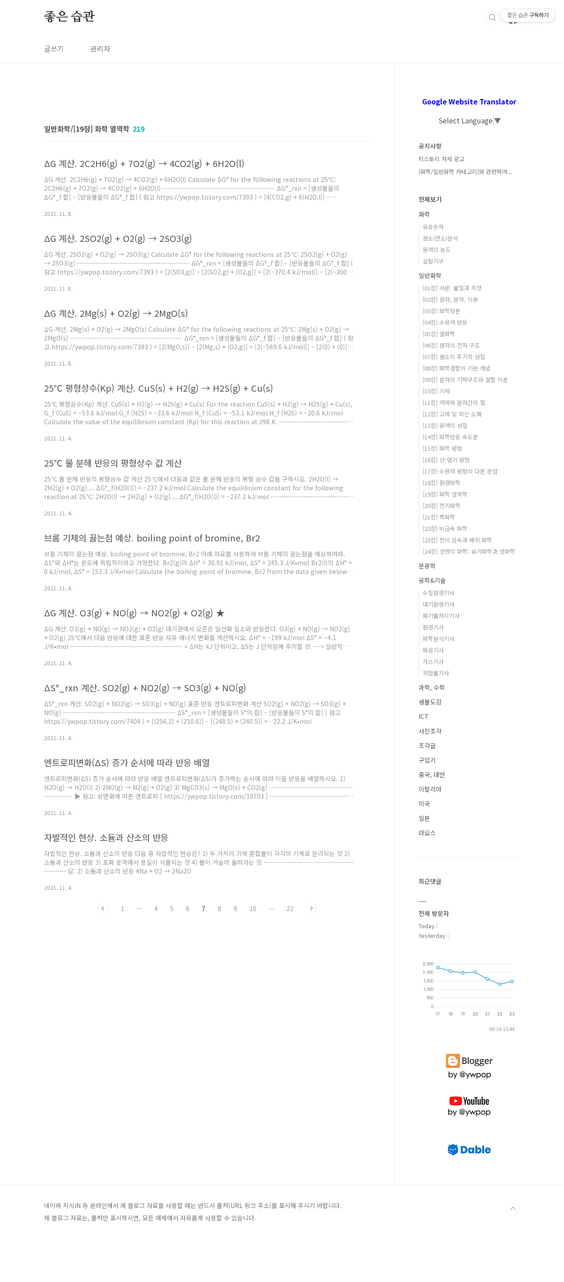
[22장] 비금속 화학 (445, 528)
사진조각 (430, 730)
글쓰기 (54, 48)
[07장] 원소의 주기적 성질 (454, 356)
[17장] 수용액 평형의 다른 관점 (460, 471)
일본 (424, 818)
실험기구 (433, 261)
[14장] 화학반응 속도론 (450, 437)
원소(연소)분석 (440, 238)
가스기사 (433, 661)
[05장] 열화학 (439, 334)
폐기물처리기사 (441, 615)
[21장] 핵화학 (439, 517)
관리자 (100, 48)
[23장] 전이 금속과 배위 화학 (457, 540)
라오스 (427, 832)
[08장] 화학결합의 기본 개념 (456, 368)
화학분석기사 (438, 638)
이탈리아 (430, 789)
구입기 (427, 760)
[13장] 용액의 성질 (445, 425)
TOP (513, 1209)
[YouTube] (469, 1096)
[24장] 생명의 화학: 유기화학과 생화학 (469, 551)
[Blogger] (469, 1054)
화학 (424, 214)
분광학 (427, 565)
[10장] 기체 (436, 391)
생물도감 (430, 701)
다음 (311, 908)
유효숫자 (433, 226)
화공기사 (433, 650)
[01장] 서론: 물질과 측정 (452, 288)
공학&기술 (432, 580)
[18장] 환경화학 (441, 482)
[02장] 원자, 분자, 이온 (450, 299)
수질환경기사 (438, 593)
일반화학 (430, 275)
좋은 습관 (69, 17)
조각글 (427, 745)
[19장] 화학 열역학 (445, 494)
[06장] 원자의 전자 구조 (451, 345)
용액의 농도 (437, 249)
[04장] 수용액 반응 (445, 322)
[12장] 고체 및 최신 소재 (452, 414)
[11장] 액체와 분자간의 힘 (454, 402)
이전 (103, 908)
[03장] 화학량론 (441, 311)
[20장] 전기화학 (441, 505)
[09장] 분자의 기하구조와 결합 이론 (465, 379)
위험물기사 (436, 673)
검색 (492, 17)
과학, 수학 (432, 687)
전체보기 (430, 199)
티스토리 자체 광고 (441, 159)
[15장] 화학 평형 (442, 448)
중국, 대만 (432, 774)
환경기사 (433, 627)
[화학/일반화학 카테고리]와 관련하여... (465, 171)
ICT (424, 716)
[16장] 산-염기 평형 (446, 460)
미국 (424, 803)
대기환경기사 (438, 604)
